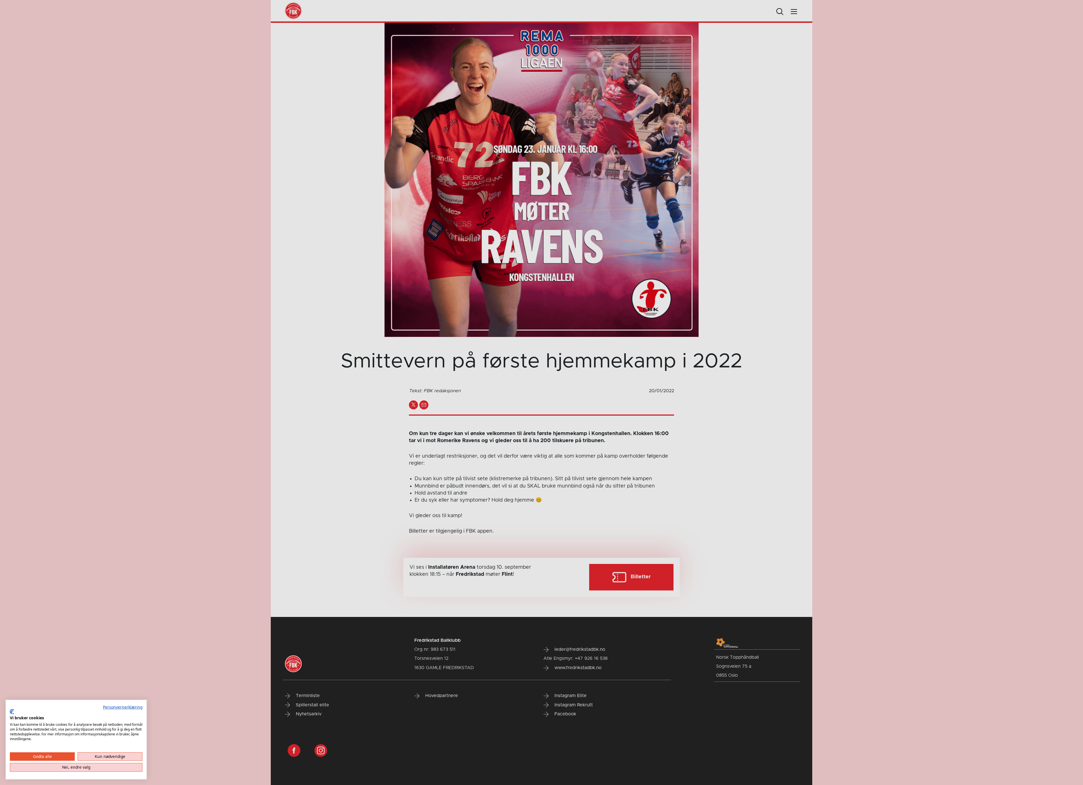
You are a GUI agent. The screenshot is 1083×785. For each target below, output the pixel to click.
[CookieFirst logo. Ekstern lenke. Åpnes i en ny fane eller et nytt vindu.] (12, 711)
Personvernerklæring (122, 707)
